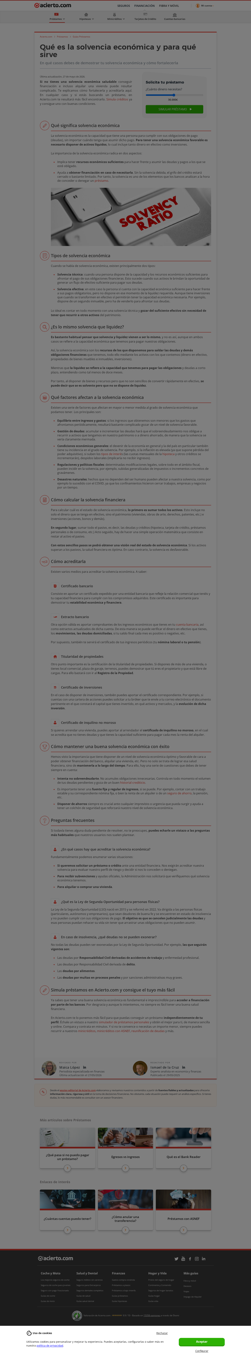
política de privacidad (50, 1345)
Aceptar (201, 1342)
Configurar (201, 1351)
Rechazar (162, 1333)
